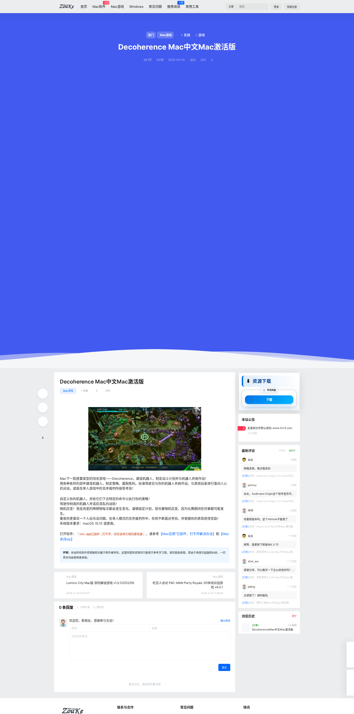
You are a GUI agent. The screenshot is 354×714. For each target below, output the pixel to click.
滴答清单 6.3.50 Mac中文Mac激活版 (276, 551)
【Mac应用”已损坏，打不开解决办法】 (187, 534)
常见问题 (155, 7)
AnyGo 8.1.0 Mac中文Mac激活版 (274, 526)
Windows (136, 7)
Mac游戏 (117, 7)
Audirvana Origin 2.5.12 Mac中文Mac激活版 (281, 475)
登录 (276, 6)
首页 (84, 7)
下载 (269, 399)
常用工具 (192, 7)
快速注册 (292, 6)
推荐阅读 (173, 5)
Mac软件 (99, 5)
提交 (224, 667)
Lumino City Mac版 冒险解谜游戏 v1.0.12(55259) (100, 583)
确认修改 (225, 620)
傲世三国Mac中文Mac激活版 (272, 602)
